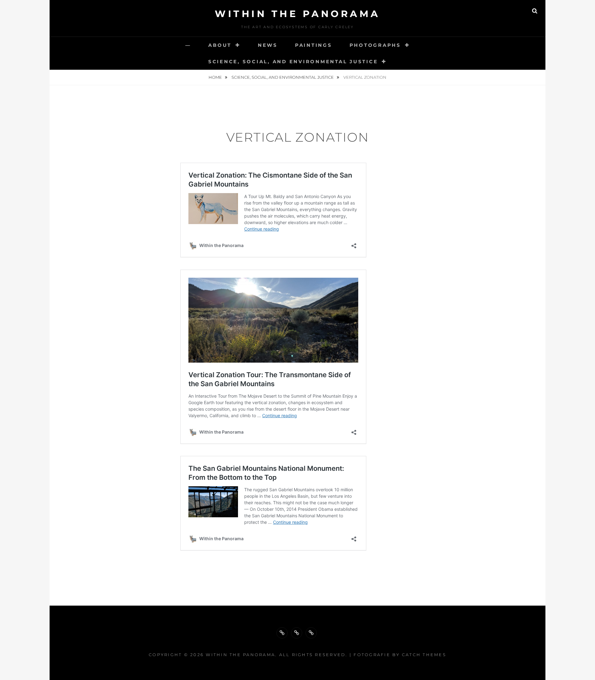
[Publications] (296, 632)
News (268, 45)
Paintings (313, 45)
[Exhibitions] (311, 632)
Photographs (375, 45)
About (219, 45)
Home (216, 77)
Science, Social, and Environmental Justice (293, 61)
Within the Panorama (297, 14)
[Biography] (282, 632)
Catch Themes (424, 654)
